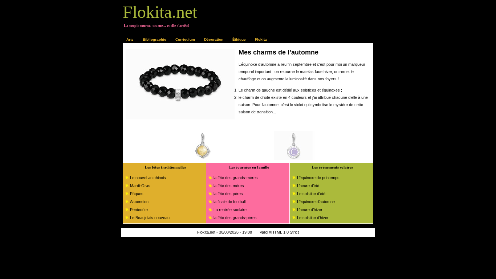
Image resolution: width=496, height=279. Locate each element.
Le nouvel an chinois (148, 177)
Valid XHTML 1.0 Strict (279, 232)
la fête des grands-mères (236, 177)
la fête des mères (229, 185)
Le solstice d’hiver (313, 217)
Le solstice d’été (311, 193)
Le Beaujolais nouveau (150, 217)
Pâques (136, 193)
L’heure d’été (308, 185)
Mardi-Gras (140, 185)
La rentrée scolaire (230, 209)
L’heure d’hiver (309, 209)
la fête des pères (228, 193)
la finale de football (229, 201)
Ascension (139, 201)
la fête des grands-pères (235, 217)
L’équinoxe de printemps (318, 177)
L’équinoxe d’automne (316, 201)
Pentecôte (139, 209)
